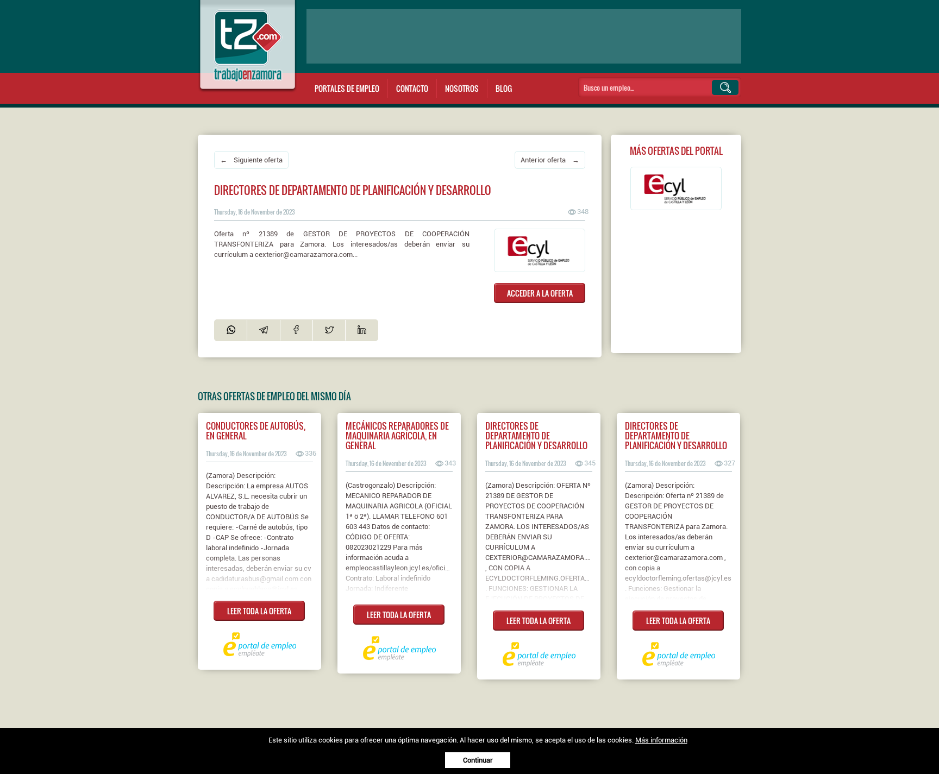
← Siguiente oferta (251, 160)
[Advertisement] (523, 36)
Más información (661, 740)
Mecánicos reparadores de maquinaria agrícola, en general (397, 435)
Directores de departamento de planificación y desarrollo (536, 435)
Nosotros (462, 88)
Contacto (412, 88)
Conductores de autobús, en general (255, 430)
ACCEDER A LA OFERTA (540, 293)
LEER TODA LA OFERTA (259, 610)
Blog (504, 88)
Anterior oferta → (550, 160)
